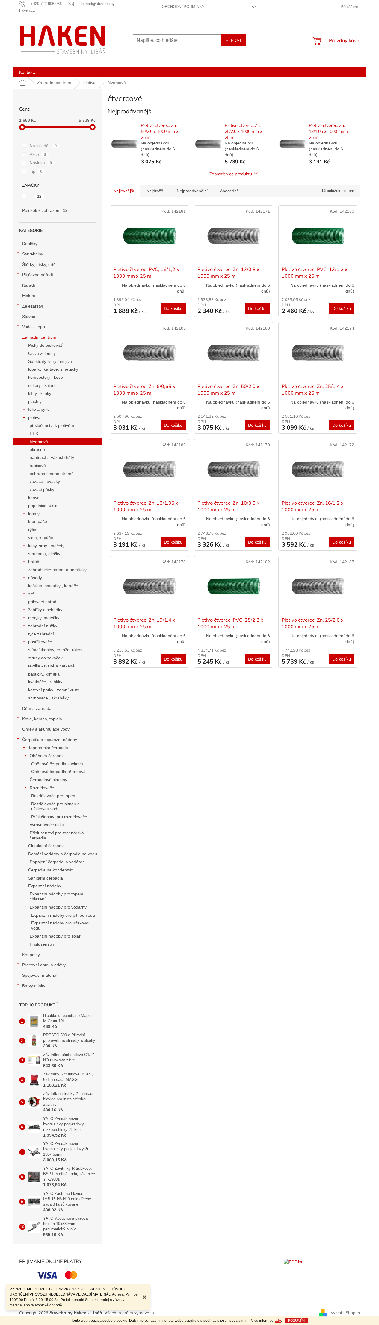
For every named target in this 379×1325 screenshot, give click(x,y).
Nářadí (28, 285)
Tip (36, 171)
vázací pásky (42, 489)
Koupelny (31, 954)
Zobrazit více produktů (230, 174)
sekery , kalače (42, 385)
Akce (38, 154)
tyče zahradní (41, 634)
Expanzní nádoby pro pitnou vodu (63, 915)
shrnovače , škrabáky (48, 698)
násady (35, 577)
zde (278, 1320)
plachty (35, 401)
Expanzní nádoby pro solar (55, 936)
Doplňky (29, 243)
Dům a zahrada (37, 708)
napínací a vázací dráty (52, 457)
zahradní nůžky (42, 625)
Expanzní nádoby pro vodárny (58, 907)
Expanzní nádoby (44, 885)
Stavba (28, 316)
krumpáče (37, 521)
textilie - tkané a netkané (51, 666)
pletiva (34, 417)
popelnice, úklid (43, 505)
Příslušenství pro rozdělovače (59, 816)
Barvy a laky (33, 985)
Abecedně (229, 190)
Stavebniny (32, 254)
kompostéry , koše (45, 377)
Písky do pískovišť (45, 345)
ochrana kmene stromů (52, 473)
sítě (31, 593)
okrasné (37, 449)
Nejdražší (155, 190)
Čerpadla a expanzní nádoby (49, 739)
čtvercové (39, 441)
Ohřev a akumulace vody (46, 729)
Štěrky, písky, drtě (39, 264)
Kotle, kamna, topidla (42, 718)
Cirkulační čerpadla (46, 845)
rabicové (38, 465)
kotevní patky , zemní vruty (53, 689)
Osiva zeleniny (42, 353)
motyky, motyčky (43, 617)
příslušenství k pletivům (52, 425)
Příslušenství (42, 944)
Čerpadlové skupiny (48, 779)
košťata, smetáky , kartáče (53, 585)
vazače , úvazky (45, 481)
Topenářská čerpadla (48, 747)
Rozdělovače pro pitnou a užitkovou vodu (55, 806)
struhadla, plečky (44, 553)
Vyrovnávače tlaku (47, 824)
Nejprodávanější (192, 190)
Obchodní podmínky (183, 6)
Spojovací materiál (39, 975)
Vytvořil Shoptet (345, 1312)
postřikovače (40, 641)
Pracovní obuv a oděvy (44, 964)
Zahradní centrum (39, 337)
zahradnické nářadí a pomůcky (57, 569)
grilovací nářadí (43, 601)
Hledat (233, 40)
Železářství (32, 306)
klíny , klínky (39, 393)
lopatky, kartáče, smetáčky (53, 369)
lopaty (34, 513)
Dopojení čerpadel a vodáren (57, 861)
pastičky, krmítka (44, 674)
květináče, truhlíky (45, 681)
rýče (32, 529)
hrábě (33, 561)
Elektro (28, 295)
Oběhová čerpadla (47, 755)
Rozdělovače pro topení (53, 795)
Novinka (41, 162)
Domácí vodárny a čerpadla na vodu (62, 853)
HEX (34, 433)
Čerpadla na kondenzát (50, 870)
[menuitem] (27, 72)
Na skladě (43, 145)
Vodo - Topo (33, 326)
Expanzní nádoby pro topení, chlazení (57, 896)
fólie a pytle (39, 409)
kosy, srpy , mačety (46, 545)
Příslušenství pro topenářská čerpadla (57, 835)
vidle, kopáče (40, 537)
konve (34, 497)
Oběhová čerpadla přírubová (58, 771)
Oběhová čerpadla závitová (57, 763)
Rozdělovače (42, 787)
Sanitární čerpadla (45, 878)
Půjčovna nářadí (37, 274)
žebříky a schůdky (45, 609)
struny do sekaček (45, 657)
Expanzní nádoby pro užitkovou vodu (61, 925)
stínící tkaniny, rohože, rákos (55, 649)
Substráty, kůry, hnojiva (50, 361)
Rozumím (296, 1320)
